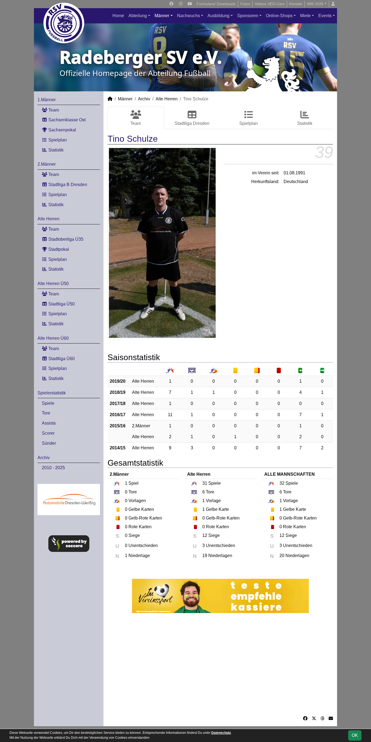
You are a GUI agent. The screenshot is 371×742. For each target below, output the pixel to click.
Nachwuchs (188, 15)
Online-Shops (279, 15)
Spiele (48, 403)
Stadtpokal (58, 249)
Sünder (49, 443)
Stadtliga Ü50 (61, 304)
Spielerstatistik (51, 393)
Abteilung (137, 15)
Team (53, 110)
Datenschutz (221, 733)
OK (355, 735)
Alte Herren (48, 219)
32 (281, 483)
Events (325, 15)
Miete (305, 15)
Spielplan (57, 140)
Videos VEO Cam (270, 4)
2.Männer (46, 164)
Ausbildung (218, 15)
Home (118, 15)
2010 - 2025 (53, 467)
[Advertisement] (220, 664)
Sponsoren (247, 15)
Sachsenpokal (61, 130)
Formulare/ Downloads (216, 4)
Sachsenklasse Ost (66, 120)
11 (170, 414)
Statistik (55, 150)
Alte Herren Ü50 (53, 283)
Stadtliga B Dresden (67, 184)
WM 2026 (315, 4)
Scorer (48, 433)
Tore (46, 413)
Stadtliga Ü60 (61, 358)
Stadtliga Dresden (192, 123)
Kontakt (295, 4)
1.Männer (46, 99)
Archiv (43, 457)
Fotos (245, 4)
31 (204, 483)
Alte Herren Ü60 (53, 338)
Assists (49, 423)
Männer (162, 15)
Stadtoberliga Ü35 (65, 239)
